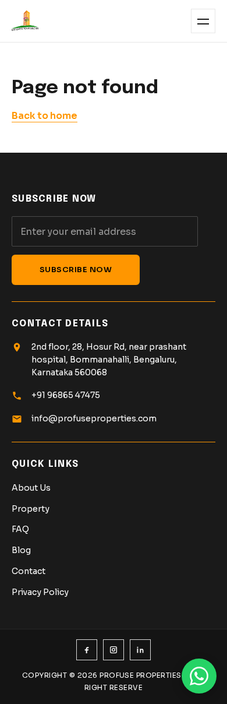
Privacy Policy (40, 592)
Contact (28, 571)
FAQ (20, 529)
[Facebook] (86, 649)
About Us (31, 488)
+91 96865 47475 (65, 395)
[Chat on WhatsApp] (199, 676)
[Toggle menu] (203, 21)
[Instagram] (113, 649)
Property (30, 509)
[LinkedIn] (140, 649)
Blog (21, 550)
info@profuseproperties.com (94, 418)
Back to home (44, 116)
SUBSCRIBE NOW (76, 269)
